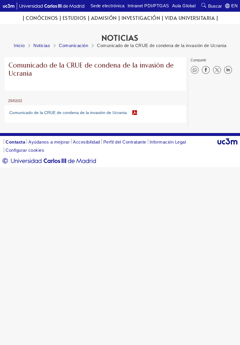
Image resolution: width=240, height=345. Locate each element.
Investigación (140, 18)
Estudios (74, 18)
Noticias (41, 45)
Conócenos (42, 18)
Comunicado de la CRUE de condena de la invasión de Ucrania (68, 112)
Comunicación (73, 45)
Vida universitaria (190, 18)
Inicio (19, 45)
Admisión (104, 18)
